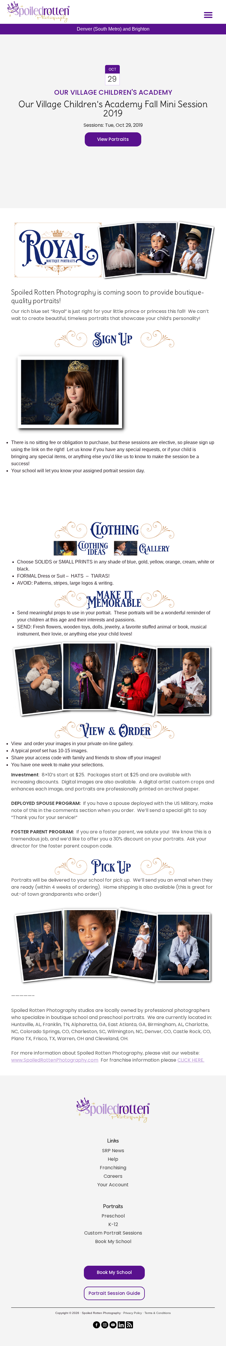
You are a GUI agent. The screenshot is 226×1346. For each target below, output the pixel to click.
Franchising (113, 1167)
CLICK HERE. (190, 1060)
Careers (113, 1176)
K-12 (113, 1224)
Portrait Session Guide (114, 1293)
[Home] (38, 12)
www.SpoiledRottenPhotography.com (54, 1060)
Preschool (113, 1215)
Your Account (113, 1184)
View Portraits (113, 139)
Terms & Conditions (157, 1313)
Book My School (113, 1241)
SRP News (113, 1150)
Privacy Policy (132, 1313)
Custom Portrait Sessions (113, 1233)
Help (113, 1159)
